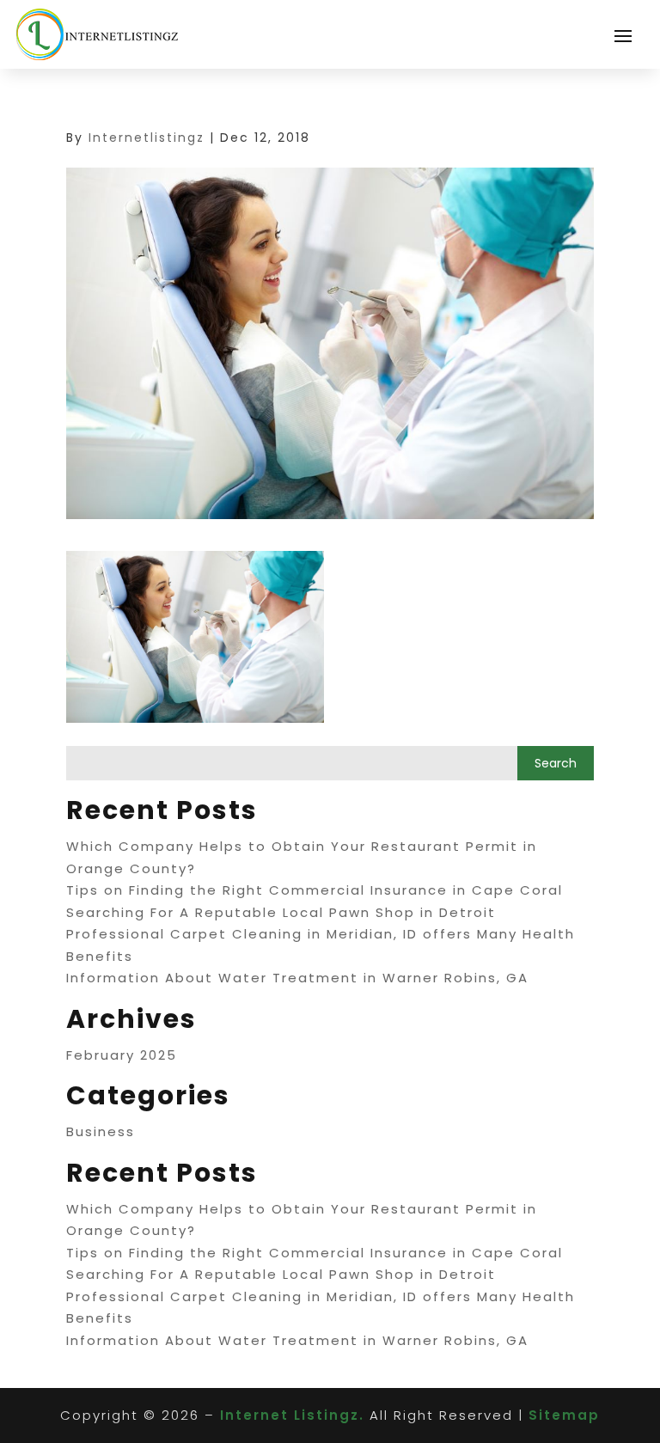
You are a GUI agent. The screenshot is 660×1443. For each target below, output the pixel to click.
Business (100, 1131)
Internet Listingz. (292, 1415)
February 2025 (121, 1055)
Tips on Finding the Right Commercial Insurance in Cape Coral (314, 890)
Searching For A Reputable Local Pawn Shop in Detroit (281, 912)
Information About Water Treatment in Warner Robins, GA (297, 978)
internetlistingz (147, 137)
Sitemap (564, 1415)
